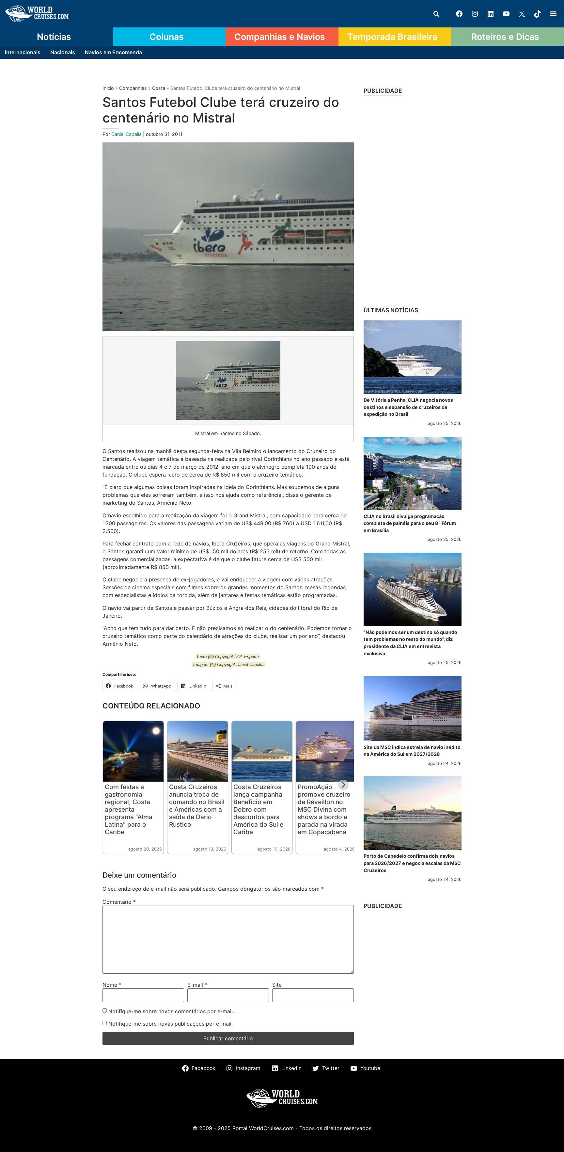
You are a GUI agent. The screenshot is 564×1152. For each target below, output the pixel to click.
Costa (158, 88)
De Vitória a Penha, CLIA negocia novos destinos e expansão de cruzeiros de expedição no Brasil (408, 407)
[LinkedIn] (490, 14)
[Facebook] (459, 14)
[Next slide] (343, 785)
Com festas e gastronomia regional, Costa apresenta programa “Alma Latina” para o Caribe (128, 809)
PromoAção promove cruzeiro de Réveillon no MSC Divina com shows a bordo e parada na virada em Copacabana (324, 809)
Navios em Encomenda (113, 52)
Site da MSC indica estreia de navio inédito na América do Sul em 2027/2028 (412, 750)
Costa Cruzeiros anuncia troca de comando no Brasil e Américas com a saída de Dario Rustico (197, 805)
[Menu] (553, 14)
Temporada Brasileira (392, 36)
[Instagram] (475, 14)
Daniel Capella (127, 134)
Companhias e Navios (279, 36)
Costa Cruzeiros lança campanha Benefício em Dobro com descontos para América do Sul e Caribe (258, 809)
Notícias (54, 36)
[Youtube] (506, 14)
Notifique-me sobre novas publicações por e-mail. (170, 1023)
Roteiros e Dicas (505, 36)
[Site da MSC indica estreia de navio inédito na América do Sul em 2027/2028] (413, 708)
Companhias (133, 88)
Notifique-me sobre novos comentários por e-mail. (171, 1011)
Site (277, 984)
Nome (111, 984)
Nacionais (62, 52)
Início (108, 88)
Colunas (166, 36)
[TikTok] (537, 14)
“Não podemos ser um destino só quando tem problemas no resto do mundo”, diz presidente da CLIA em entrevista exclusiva (410, 642)
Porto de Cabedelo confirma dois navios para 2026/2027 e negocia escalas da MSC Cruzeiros (412, 863)
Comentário (119, 901)
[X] (522, 14)
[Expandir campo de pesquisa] (436, 14)
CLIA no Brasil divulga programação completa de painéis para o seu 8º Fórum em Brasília (410, 523)
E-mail (197, 984)
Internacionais (22, 52)
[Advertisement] (413, 199)
